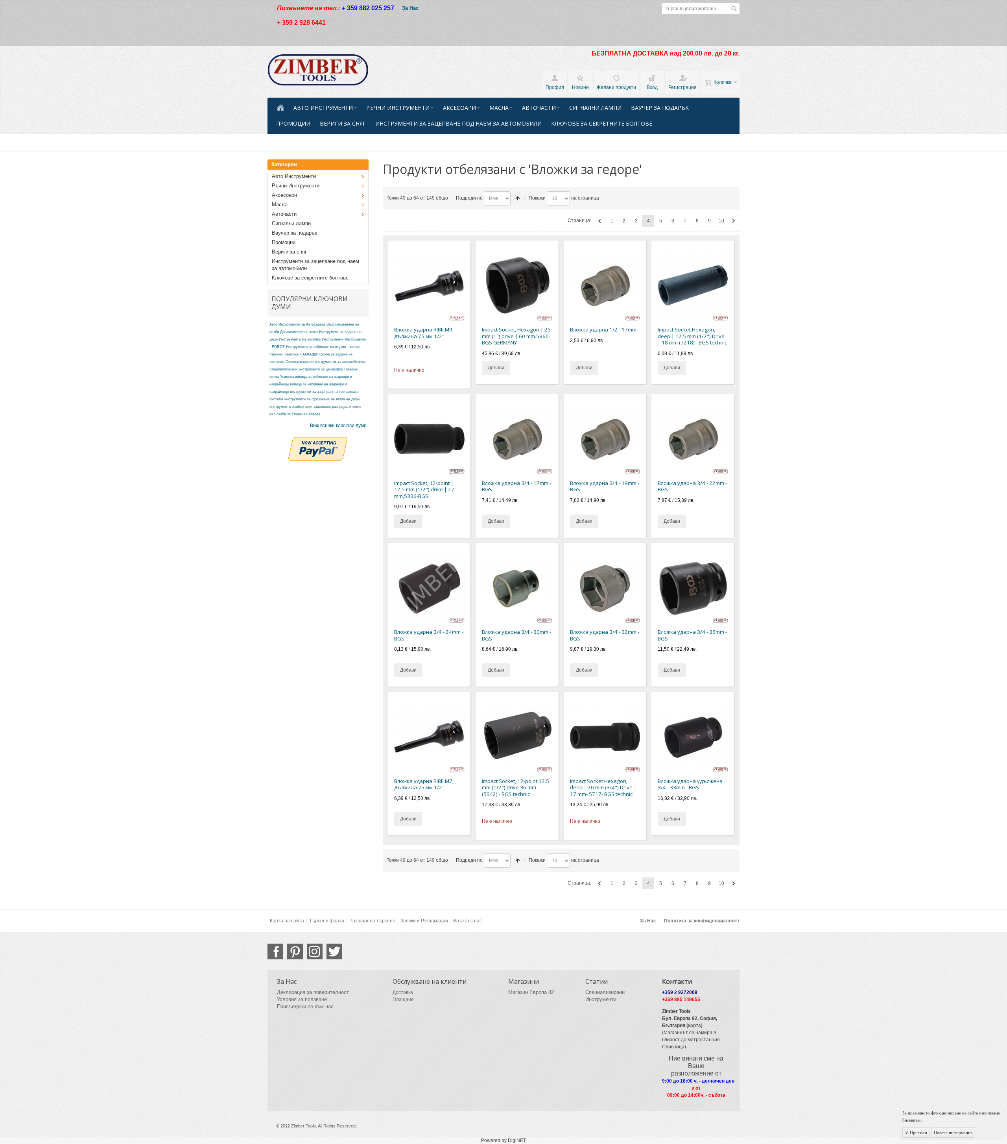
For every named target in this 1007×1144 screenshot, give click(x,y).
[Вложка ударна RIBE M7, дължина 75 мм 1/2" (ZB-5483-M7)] (429, 737)
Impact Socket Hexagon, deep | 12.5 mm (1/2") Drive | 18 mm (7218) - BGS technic (692, 336)
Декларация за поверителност (313, 992)
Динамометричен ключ (299, 332)
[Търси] (734, 8)
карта (694, 1025)
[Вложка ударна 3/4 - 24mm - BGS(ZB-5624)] (429, 588)
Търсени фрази (326, 921)
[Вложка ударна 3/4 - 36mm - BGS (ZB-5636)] (693, 588)
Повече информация (953, 1132)
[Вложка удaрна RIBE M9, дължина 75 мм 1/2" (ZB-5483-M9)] (429, 285)
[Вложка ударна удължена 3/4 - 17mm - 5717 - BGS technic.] (605, 737)
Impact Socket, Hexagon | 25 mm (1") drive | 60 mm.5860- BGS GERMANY (516, 336)
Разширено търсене (372, 921)
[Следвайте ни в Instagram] (315, 951)
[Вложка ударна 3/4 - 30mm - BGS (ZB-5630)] (517, 588)
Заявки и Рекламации (424, 921)
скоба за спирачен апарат (298, 414)
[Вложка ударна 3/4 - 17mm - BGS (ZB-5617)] (517, 439)
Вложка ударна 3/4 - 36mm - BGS (692, 635)
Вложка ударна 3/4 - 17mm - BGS (516, 486)
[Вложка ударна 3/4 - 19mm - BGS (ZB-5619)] (605, 439)
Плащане (403, 999)
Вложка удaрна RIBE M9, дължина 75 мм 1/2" (424, 333)
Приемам (918, 1132)
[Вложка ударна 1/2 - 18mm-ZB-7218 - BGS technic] (693, 285)
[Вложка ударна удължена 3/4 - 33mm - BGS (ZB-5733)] (693, 737)
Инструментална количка (300, 339)
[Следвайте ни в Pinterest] (295, 951)
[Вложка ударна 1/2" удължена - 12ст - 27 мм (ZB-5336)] (429, 439)
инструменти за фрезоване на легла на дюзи (322, 399)
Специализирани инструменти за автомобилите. (326, 362)
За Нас (410, 8)
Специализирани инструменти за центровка (306, 369)
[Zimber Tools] (318, 70)
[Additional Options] (317, 440)
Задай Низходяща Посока (518, 198)
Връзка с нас (467, 921)
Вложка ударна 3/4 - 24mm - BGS (428, 635)
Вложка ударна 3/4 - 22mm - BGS (692, 486)
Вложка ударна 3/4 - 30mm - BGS (516, 635)
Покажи (537, 198)
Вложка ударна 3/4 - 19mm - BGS (604, 486)
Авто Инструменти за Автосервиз (297, 324)
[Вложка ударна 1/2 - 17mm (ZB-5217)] (605, 285)
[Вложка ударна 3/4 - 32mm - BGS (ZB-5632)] (605, 588)
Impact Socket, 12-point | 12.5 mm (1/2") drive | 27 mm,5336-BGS (424, 489)
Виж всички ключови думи (338, 425)
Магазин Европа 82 (531, 992)
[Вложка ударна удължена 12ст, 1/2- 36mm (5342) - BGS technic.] (517, 737)
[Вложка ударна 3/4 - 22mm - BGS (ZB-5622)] (693, 439)
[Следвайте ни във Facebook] (275, 951)
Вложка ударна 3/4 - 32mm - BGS (604, 635)
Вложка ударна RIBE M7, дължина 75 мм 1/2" (424, 784)
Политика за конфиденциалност (702, 921)
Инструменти (332, 339)
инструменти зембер (286, 407)
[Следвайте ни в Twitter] (334, 951)
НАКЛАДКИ (309, 354)
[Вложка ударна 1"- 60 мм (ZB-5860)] (517, 285)
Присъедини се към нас (305, 1006)
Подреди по (469, 198)
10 (721, 221)
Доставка (403, 992)
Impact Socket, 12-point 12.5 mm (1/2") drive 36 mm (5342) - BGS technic (515, 787)
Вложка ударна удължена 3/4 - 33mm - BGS (690, 784)
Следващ (734, 221)
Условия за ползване (302, 999)
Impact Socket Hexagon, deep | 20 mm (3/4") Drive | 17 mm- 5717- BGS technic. (603, 787)
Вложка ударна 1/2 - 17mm (603, 329)
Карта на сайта (287, 921)
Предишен (599, 221)
